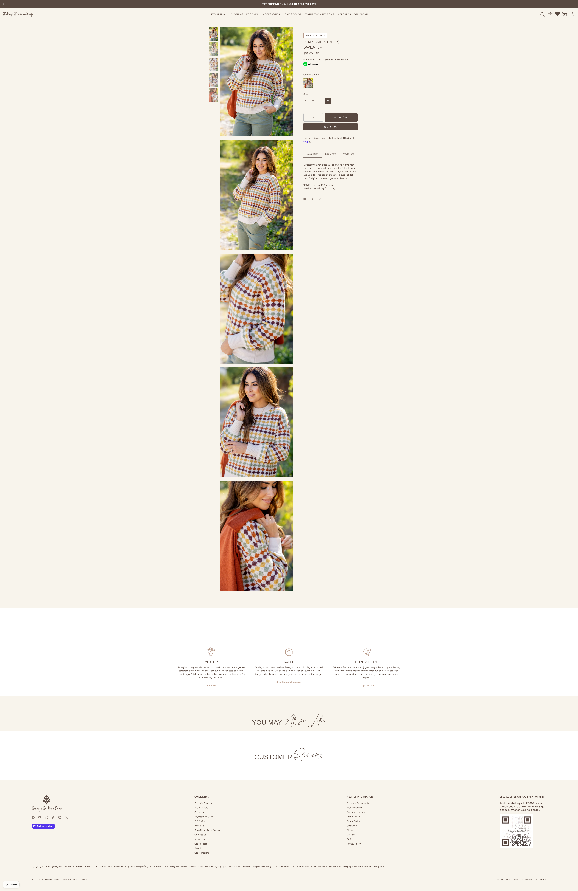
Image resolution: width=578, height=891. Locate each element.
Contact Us (200, 834)
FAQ (349, 839)
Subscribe (199, 812)
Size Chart (352, 825)
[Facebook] (33, 817)
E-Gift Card (200, 821)
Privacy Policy (354, 843)
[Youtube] (39, 817)
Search (197, 848)
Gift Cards (344, 14)
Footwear (253, 14)
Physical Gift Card (203, 816)
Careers (351, 834)
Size (305, 94)
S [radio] (305, 100)
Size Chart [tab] (330, 154)
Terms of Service (512, 879)
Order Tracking (201, 852)
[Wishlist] (558, 14)
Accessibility (540, 879)
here (366, 866)
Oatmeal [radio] (308, 83)
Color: (311, 74)
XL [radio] (328, 100)
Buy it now (330, 127)
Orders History (201, 843)
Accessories (271, 14)
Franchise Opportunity (358, 803)
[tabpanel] (330, 176)
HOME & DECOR (292, 14)
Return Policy (353, 821)
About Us (211, 685)
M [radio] (313, 100)
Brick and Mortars (356, 812)
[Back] (4, 4)
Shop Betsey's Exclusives (288, 682)
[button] (256, 81)
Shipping (351, 830)
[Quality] (211, 652)
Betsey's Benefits (203, 803)
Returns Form (353, 816)
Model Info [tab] (348, 154)
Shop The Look (366, 685)
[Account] (572, 14)
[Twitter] (66, 817)
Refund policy (527, 879)
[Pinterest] (59, 817)
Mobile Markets (354, 807)
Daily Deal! (361, 14)
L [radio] (320, 100)
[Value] (289, 652)
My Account (200, 839)
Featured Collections (319, 14)
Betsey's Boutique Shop (48, 879)
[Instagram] (46, 817)
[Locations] (565, 14)
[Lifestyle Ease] (366, 652)
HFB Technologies (79, 879)
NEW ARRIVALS (219, 14)
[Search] (542, 14)
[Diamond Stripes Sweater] (213, 34)
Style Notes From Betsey (207, 830)
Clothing (237, 14)
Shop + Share (201, 807)
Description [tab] (312, 154)
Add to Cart (341, 117)
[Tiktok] (52, 817)
